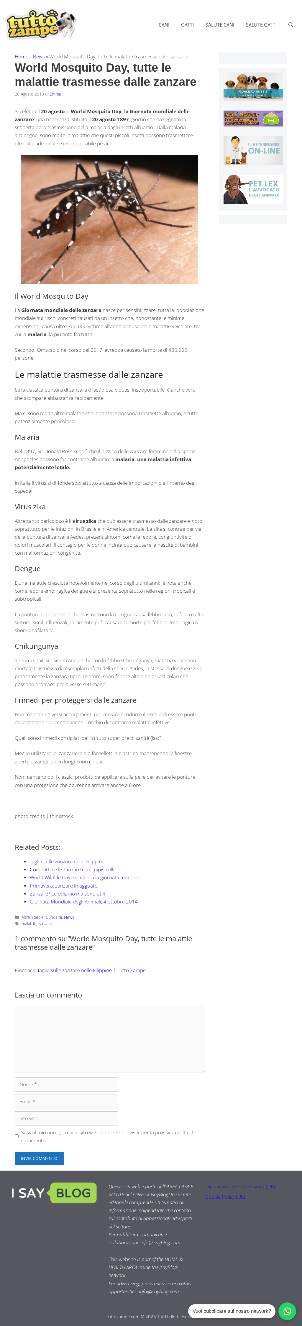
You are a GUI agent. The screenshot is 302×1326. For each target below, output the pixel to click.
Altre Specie (33, 917)
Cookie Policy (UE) (225, 1196)
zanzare (45, 923)
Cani (164, 25)
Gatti (187, 25)
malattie (29, 923)
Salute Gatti (261, 25)
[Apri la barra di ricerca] (291, 24)
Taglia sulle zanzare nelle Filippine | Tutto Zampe (91, 970)
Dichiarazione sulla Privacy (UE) (240, 1186)
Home (21, 56)
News (39, 56)
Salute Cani (220, 25)
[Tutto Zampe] (40, 24)
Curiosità (54, 917)
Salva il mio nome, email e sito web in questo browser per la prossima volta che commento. (109, 1136)
